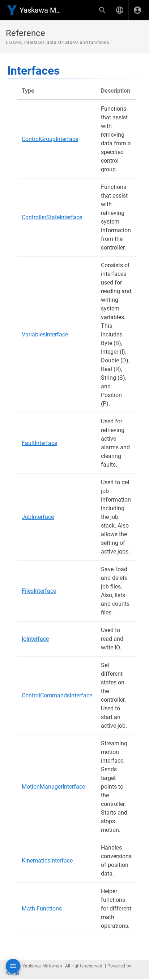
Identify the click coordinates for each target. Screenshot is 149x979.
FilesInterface (39, 590)
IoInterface (35, 638)
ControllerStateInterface (52, 217)
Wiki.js (13, 973)
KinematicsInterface (47, 860)
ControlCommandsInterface (57, 695)
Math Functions (42, 908)
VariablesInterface (45, 334)
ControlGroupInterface (50, 139)
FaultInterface (39, 443)
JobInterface (38, 516)
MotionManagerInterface (53, 786)
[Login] (137, 10)
